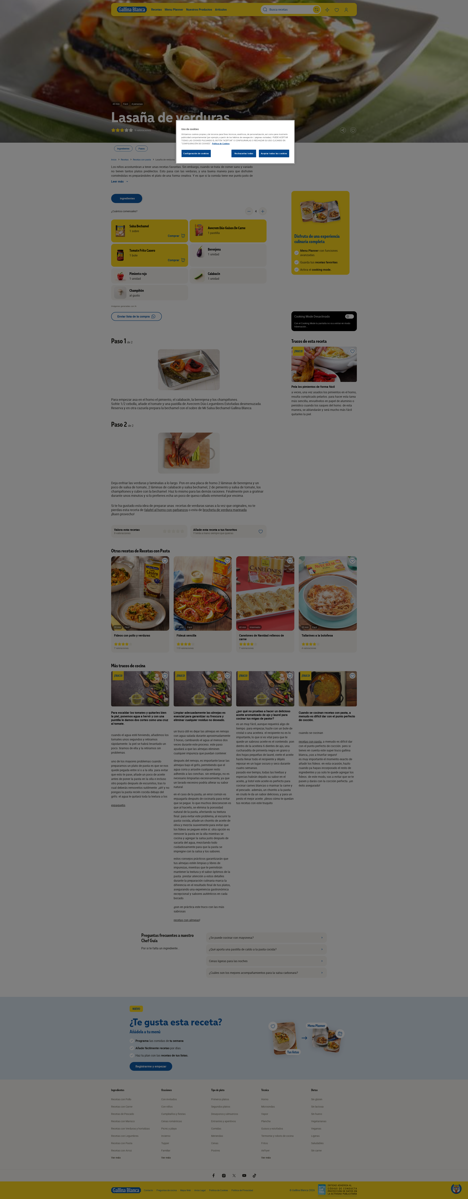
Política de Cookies (221, 143)
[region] (235, 142)
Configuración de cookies (196, 153)
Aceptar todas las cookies (274, 153)
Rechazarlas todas (244, 153)
